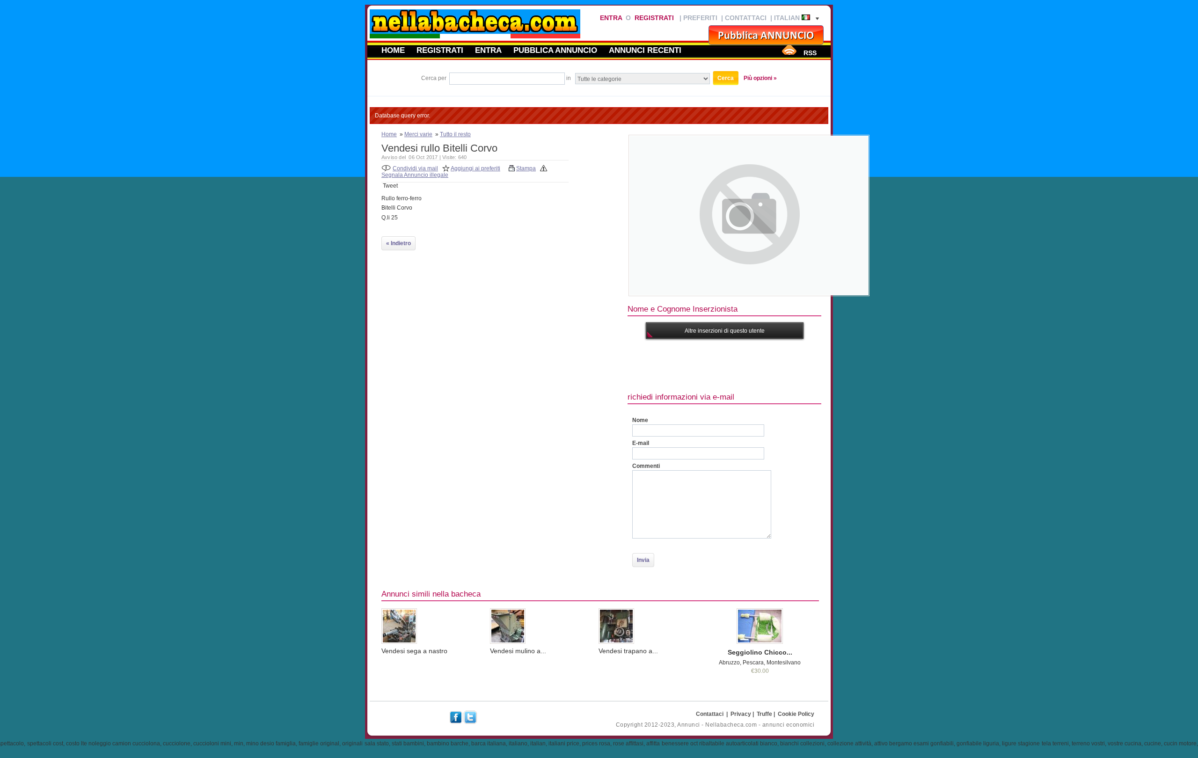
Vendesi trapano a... (628, 651)
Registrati (654, 18)
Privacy (740, 714)
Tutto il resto (455, 134)
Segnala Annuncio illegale (414, 175)
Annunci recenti (645, 50)
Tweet (390, 185)
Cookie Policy (796, 714)
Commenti (646, 466)
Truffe (764, 714)
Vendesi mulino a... (518, 651)
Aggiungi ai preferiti (475, 168)
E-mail (640, 443)
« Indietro (398, 243)
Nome (640, 420)
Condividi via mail (415, 168)
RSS (810, 53)
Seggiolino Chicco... (760, 652)
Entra (611, 18)
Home (393, 50)
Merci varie (418, 134)
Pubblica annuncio (555, 50)
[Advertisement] (798, 364)
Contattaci (746, 18)
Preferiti (700, 18)
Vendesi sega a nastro (414, 651)
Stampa (526, 168)
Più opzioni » (760, 78)
